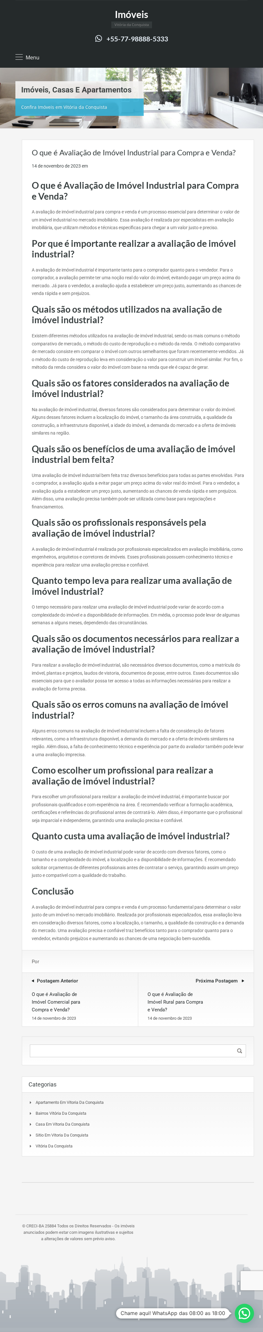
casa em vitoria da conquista (62, 1124)
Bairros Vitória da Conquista (61, 1113)
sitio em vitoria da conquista (62, 1135)
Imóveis (131, 14)
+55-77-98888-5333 (137, 39)
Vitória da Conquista (54, 1146)
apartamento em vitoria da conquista (70, 1102)
